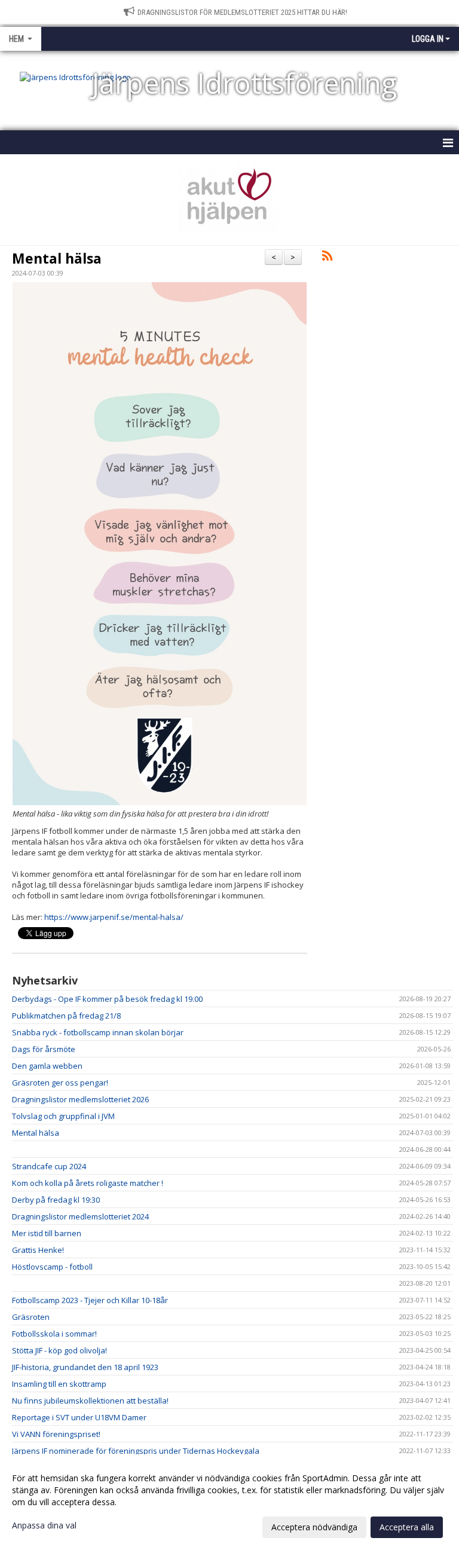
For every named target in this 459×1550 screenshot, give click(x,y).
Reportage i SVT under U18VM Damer (79, 1417)
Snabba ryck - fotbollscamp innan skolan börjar (97, 1032)
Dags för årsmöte (43, 1049)
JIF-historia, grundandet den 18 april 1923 (85, 1367)
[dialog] (229, 1502)
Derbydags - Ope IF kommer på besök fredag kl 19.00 (107, 998)
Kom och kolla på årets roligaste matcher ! (87, 1183)
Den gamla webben (47, 1065)
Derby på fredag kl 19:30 (56, 1199)
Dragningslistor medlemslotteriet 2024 (80, 1216)
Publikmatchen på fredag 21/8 (66, 1015)
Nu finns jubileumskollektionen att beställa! (90, 1400)
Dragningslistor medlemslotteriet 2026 (80, 1099)
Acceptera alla (407, 1527)
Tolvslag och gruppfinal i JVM (63, 1116)
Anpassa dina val (44, 1525)
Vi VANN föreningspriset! (56, 1434)
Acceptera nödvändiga (314, 1527)
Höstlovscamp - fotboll (52, 1266)
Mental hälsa (57, 258)
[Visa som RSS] (327, 257)
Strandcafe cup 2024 (49, 1166)
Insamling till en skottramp (59, 1383)
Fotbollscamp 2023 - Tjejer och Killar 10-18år (90, 1300)
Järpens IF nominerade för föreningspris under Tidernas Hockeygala (135, 1450)
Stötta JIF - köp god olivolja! (59, 1350)
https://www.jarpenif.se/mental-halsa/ (113, 917)
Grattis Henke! (38, 1250)
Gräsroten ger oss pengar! (60, 1082)
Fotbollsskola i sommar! (54, 1333)
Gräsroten (31, 1316)
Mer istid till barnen (46, 1233)
